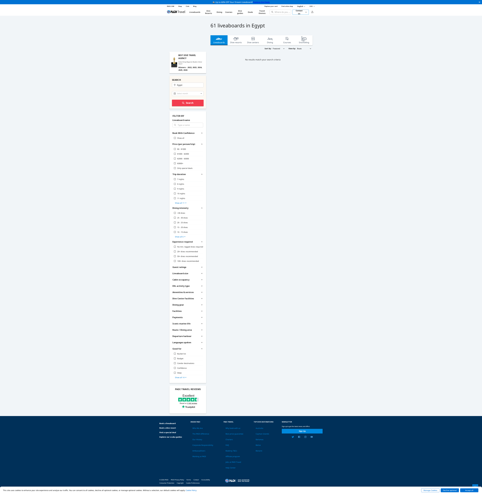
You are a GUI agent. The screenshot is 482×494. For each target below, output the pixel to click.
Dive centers (253, 42)
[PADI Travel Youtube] (311, 437)
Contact (196, 480)
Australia (259, 428)
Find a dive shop (287, 6)
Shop (180, 6)
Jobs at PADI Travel (233, 462)
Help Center (231, 468)
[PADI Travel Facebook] (299, 437)
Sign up (302, 431)
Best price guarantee (234, 434)
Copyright (180, 483)
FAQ (227, 445)
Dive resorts (236, 42)
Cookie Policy (191, 490)
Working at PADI (199, 456)
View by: (292, 48)
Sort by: (268, 48)
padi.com (170, 6)
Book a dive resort (167, 428)
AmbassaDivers (198, 451)
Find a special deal (167, 432)
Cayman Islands (262, 434)
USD (311, 6)
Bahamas (259, 439)
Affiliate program (233, 456)
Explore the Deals (261, 2)
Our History (197, 439)
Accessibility (205, 480)
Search (189, 102)
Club (187, 6)
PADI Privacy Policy (177, 480)
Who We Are (197, 428)
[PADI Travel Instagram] (305, 437)
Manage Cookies (430, 490)
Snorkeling (304, 42)
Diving (219, 12)
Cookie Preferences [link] (193, 483)
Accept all (469, 490)
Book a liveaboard (167, 423)
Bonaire (259, 451)
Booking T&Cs (231, 451)
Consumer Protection (166, 483)
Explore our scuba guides (170, 437)
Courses (228, 12)
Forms (189, 480)
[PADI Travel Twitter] (293, 437)
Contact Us (299, 12)
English (300, 6)
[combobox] (282, 12)
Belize (258, 445)
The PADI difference (200, 434)
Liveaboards (219, 42)
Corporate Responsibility (202, 445)
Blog (194, 6)
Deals (250, 12)
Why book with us (233, 428)
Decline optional (450, 490)
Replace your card (270, 6)
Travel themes (262, 12)
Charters (229, 439)
